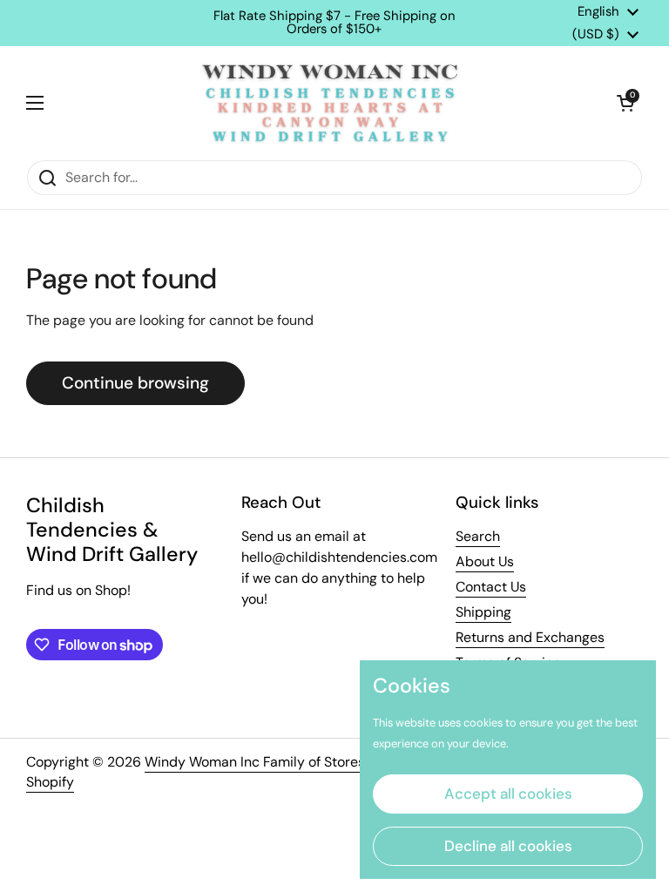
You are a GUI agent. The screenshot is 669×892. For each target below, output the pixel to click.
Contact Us (491, 587)
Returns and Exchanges (530, 637)
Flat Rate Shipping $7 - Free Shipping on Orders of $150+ (334, 23)
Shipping (483, 612)
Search (478, 536)
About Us (485, 561)
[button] (625, 102)
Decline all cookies (508, 845)
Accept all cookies (508, 793)
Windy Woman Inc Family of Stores (255, 762)
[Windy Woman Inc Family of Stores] (330, 102)
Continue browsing (135, 383)
